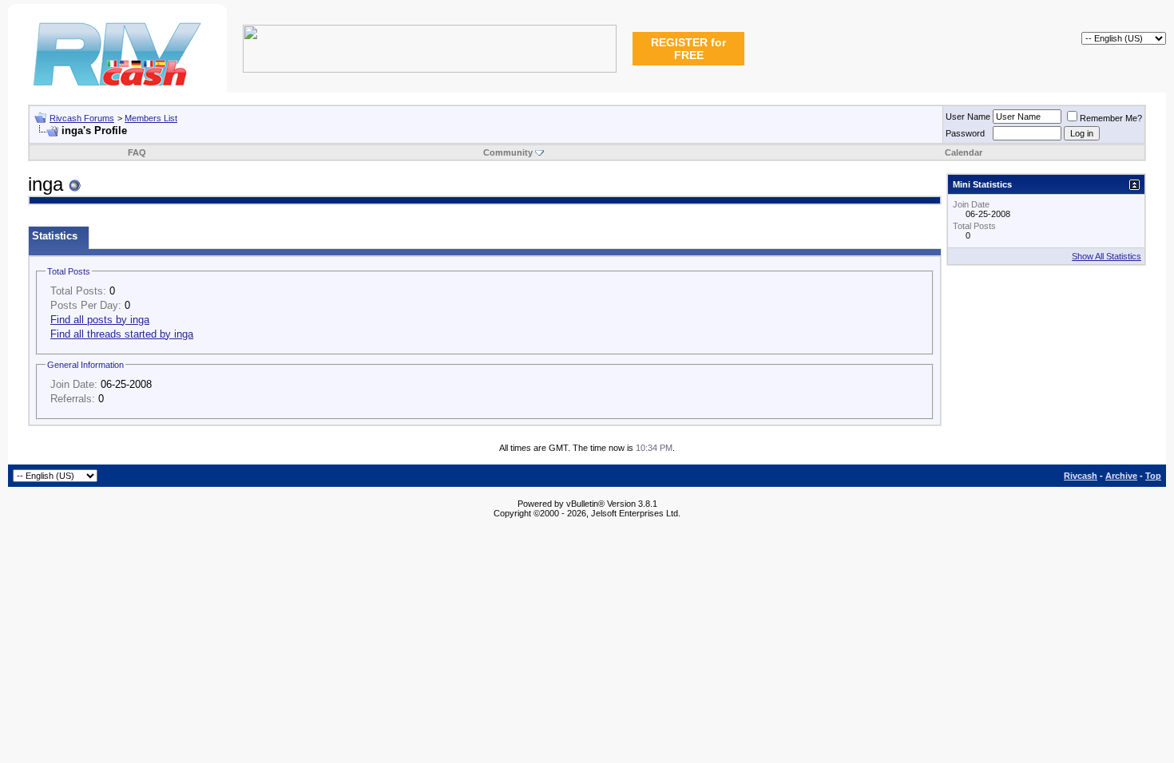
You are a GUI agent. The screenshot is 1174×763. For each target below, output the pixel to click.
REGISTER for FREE (688, 48)
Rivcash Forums (82, 118)
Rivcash (1080, 475)
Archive (1121, 475)
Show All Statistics (1106, 256)
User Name (968, 116)
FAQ (137, 152)
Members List (151, 118)
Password (965, 133)
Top (1153, 475)
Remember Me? (1111, 118)
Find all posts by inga (99, 320)
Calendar (963, 152)
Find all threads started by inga (121, 334)
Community (508, 152)
